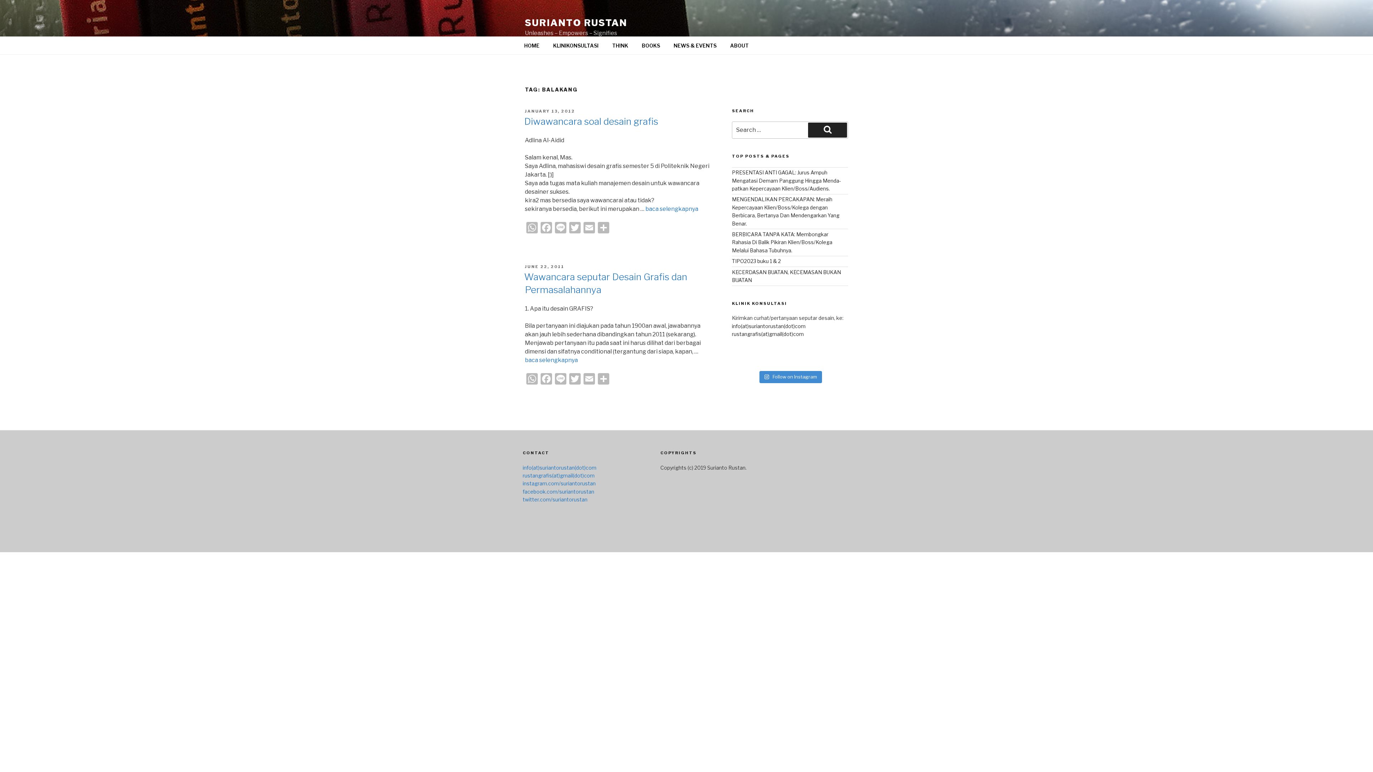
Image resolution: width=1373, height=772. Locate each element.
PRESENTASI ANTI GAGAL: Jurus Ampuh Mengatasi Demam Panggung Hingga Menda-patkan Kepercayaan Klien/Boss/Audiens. (786, 180)
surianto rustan (576, 22)
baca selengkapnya (671, 209)
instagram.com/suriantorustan (559, 483)
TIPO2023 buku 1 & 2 (756, 261)
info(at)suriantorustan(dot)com (769, 326)
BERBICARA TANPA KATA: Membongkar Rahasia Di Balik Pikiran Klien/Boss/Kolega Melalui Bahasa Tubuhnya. (782, 242)
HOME (532, 46)
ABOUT (739, 46)
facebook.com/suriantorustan (558, 492)
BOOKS (651, 46)
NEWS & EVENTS (695, 46)
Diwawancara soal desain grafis (591, 121)
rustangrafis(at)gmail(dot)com (768, 334)
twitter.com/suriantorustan (555, 499)
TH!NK (620, 46)
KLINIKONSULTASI (576, 46)
